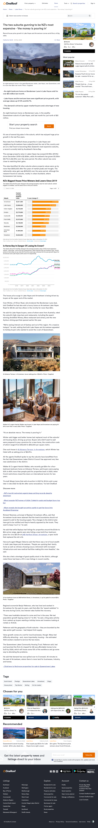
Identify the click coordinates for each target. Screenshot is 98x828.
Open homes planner (68, 794)
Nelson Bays (25, 794)
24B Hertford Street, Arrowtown (34, 534)
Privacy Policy (60, 821)
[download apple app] (66, 771)
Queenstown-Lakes (28, 681)
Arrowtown (41, 681)
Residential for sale (50, 785)
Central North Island (9, 803)
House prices (8, 685)
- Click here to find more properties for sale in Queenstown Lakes (29, 666)
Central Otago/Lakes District (30, 803)
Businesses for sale (49, 803)
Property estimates (49, 791)
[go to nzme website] (91, 771)
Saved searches (66, 791)
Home (5, 9)
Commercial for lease (50, 800)
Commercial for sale (50, 797)
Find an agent (48, 806)
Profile (64, 785)
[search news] (90, 16)
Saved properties (67, 788)
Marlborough (25, 791)
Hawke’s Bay (6, 806)
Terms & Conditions (72, 821)
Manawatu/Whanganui (10, 812)
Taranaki (5, 809)
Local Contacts (83, 799)
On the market (36, 685)
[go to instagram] (51, 771)
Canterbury (25, 800)
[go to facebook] (54, 771)
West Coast (25, 797)
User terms (82, 821)
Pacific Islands (26, 812)
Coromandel (7, 797)
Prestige (17, 681)
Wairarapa (25, 785)
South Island (8, 681)
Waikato (5, 794)
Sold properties (48, 794)
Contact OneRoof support (87, 793)
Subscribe (89, 755)
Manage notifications (68, 797)
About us (51, 821)
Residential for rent (50, 788)
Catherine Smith (8, 40)
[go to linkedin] (57, 771)
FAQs (88, 821)
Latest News (18, 9)
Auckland (6, 788)
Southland (25, 809)
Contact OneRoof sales (86, 796)
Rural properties (49, 809)
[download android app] (80, 771)
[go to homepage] (10, 3)
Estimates (45, 3)
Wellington (25, 788)
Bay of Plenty (7, 791)
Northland (6, 785)
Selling (27, 685)
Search (49, 126)
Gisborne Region (8, 800)
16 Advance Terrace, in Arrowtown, (31, 449)
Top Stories (18, 685)
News (56, 3)
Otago (49, 681)
